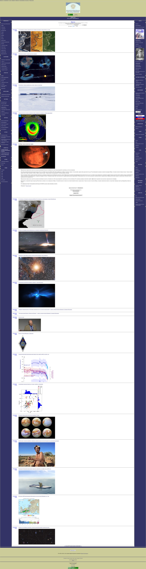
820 (80, 545)
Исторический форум (4, 127)
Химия (137, 108)
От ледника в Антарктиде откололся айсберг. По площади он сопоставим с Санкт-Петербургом (37, 199)
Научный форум (4, 122)
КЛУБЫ (5, 132)
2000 (2, 176)
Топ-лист (27, 0)
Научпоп (137, 128)
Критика (2, 43)
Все (136, 195)
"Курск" (2, 32)
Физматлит (137, 69)
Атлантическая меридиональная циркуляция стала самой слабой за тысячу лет (34, 354)
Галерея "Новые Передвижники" (73, 559)
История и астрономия (139, 42)
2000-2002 (140, 47)
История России (4, 102)
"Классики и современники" (5, 59)
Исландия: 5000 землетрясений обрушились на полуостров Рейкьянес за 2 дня (34, 496)
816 (73, 545)
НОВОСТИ (140, 192)
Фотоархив (3, 179)
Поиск (137, 167)
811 (66, 545)
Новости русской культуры (5, 23)
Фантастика (3, 163)
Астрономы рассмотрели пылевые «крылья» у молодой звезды (31, 282)
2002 (2, 173)
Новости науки (138, 199)
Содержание (5, 0)
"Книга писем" (3, 64)
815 (72, 545)
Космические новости (139, 61)
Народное (137, 145)
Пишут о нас (138, 159)
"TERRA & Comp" (138, 82)
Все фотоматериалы (4, 181)
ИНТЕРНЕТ (140, 182)
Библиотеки (137, 177)
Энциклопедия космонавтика (138, 63)
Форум (2, 164)
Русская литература (139, 109)
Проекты (137, 169)
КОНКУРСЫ (6, 147)
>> (81, 545)
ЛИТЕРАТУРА (5, 20)
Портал (1, 0)
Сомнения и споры (4, 45)
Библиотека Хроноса (139, 126)
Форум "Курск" (3, 125)
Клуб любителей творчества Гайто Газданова (5, 140)
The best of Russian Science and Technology (140, 205)
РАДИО (140, 131)
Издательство (3, 50)
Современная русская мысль (5, 94)
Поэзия (2, 38)
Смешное (137, 147)
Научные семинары (139, 74)
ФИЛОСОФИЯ (5, 91)
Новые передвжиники (4, 77)
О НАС (140, 150)
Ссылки (75, 558)
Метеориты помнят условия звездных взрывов (28, 53)
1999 (2, 178)
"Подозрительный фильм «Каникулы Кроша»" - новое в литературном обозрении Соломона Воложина (39, 313)
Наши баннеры (138, 189)
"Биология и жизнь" (139, 87)
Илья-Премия (3, 156)
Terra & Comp (28, 185)
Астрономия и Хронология (5, 109)
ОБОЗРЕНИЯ (6, 56)
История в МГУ (3, 103)
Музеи (137, 140)
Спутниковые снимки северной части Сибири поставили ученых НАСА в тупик (34, 29)
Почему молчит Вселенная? (140, 27)
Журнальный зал (4, 53)
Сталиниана (3, 114)
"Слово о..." (3, 61)
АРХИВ (6, 167)
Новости (17, 0)
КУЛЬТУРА (6, 72)
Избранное (137, 175)
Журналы (137, 172)
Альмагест (3, 111)
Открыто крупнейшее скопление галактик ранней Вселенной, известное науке (34, 527)
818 (77, 545)
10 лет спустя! (21, 317)
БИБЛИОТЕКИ (140, 123)
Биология (137, 99)
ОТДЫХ (140, 137)
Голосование (22, 0)
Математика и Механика (139, 103)
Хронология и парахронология (4, 107)
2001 (2, 174)
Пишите (13, 0)
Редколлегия (137, 153)
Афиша (2, 25)
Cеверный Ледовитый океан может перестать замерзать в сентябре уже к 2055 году (35, 468)
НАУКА (140, 20)
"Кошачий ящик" (4, 66)
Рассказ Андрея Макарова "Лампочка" (26, 333)
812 (67, 545)
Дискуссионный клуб (4, 120)
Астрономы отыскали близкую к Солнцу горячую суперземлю (31, 384)
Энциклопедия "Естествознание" (138, 66)
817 (75, 545)
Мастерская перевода (4, 144)
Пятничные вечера (4, 135)
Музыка (2, 80)
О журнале (137, 156)
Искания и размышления (5, 96)
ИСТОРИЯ (6, 99)
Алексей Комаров (74, 563)
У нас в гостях (3, 48)
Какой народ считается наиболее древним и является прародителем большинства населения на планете (39, 440)
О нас (10, 0)
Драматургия (3, 40)
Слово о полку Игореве (5, 105)
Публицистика (3, 30)
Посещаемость (138, 170)
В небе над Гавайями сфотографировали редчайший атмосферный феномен (33, 230)
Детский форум (3, 129)
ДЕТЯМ (6, 159)
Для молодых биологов (140, 120)
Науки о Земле (138, 101)
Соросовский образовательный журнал (140, 98)
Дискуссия (31, 0)
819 (78, 545)
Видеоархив (3, 88)
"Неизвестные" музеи (4, 82)
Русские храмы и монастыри (4, 86)
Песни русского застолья (139, 143)
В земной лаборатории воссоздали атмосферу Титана (29, 415)
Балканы (2, 35)
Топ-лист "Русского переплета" (139, 186)
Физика (137, 106)
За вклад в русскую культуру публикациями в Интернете (5, 150)
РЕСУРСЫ (140, 164)
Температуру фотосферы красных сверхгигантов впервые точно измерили (33, 255)
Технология (137, 104)
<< (64, 545)
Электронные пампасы (5, 161)
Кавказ (2, 33)
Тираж (137, 161)
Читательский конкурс (5, 154)
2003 (2, 171)
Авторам (137, 154)
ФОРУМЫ (6, 117)
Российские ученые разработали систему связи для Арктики (30, 85)
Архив (73, 558)
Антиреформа (138, 95)
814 (70, 545)
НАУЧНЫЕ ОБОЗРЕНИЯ (140, 77)
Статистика (78, 558)
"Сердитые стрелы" (4, 69)
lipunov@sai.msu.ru (84, 553)
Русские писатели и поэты (140, 174)
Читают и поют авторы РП (140, 134)
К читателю (3, 27)
